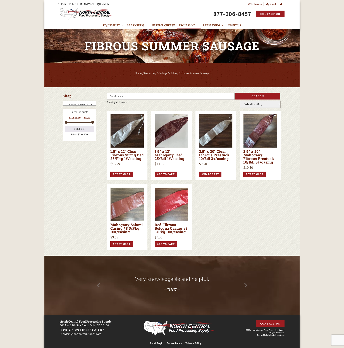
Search (258, 96)
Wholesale (255, 4)
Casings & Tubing (168, 73)
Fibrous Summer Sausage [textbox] (80, 104)
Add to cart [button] (121, 174)
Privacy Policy (193, 343)
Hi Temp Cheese (163, 25)
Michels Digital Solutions (274, 335)
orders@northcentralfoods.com (82, 334)
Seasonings (135, 25)
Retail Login (156, 343)
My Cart (270, 4)
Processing (187, 25)
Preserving (211, 25)
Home (138, 73)
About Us (234, 25)
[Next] (245, 285)
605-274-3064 (72, 329)
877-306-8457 (95, 329)
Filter (79, 129)
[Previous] (99, 285)
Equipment (111, 25)
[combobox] (79, 103)
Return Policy (174, 343)
